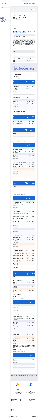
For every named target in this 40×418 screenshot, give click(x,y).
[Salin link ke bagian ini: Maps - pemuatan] (20, 76)
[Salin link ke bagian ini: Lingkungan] (18, 267)
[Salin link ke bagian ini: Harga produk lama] (22, 294)
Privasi (16, 416)
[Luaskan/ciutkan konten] (18, 21)
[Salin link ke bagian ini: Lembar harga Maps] (22, 74)
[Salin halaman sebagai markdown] (19, 18)
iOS (20, 399)
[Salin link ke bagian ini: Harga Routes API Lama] (22, 349)
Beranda (14, 13)
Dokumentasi (3, 3)
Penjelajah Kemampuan (14, 399)
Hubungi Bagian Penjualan (32, 399)
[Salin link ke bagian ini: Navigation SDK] (19, 180)
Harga (29, 13)
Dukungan (30, 400)
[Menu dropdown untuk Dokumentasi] (16, 1)
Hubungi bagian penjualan (32, 3)
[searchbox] (5, 7)
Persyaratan (12, 416)
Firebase (12, 409)
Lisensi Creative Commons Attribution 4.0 (32, 375)
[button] (5, 14)
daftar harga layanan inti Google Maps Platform (19, 32)
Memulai (12, 400)
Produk (17, 13)
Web (20, 400)
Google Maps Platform (21, 13)
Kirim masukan (32, 15)
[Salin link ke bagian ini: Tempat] (17, 192)
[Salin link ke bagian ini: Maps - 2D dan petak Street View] (26, 111)
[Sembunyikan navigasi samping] (9, 416)
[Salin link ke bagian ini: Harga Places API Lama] (22, 296)
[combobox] (26, 1)
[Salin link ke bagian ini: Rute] (16, 139)
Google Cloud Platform (14, 410)
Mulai (26, 3)
